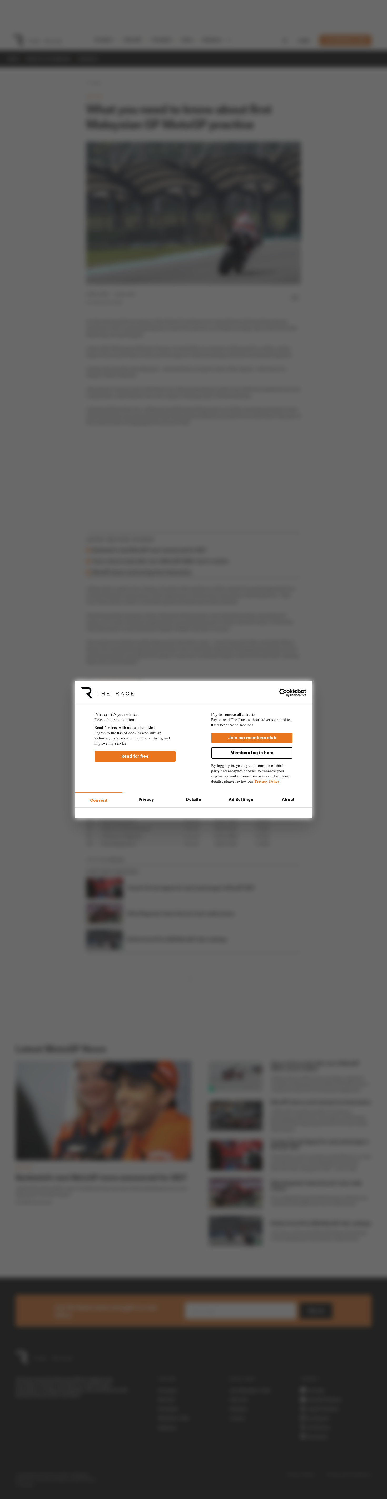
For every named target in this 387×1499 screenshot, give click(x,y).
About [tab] (288, 799)
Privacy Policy (267, 781)
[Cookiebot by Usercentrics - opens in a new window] (283, 693)
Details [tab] (193, 799)
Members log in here (252, 752)
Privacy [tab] (146, 799)
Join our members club (252, 737)
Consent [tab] (99, 800)
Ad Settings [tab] (241, 799)
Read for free (134, 756)
